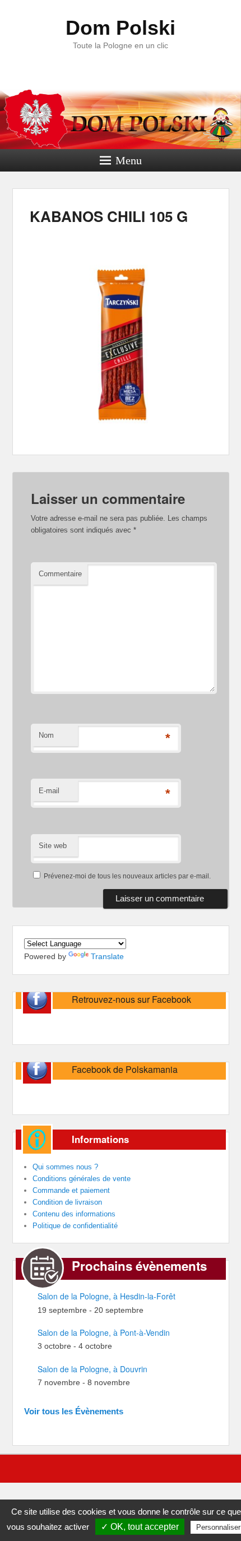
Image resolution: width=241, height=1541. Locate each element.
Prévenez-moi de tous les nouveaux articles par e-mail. (127, 876)
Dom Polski (120, 27)
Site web (53, 845)
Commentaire (60, 574)
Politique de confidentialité (75, 1225)
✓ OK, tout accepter (140, 1526)
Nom (46, 735)
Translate (107, 956)
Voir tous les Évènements (73, 1411)
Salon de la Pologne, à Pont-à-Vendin (104, 1332)
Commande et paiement (71, 1190)
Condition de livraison (67, 1202)
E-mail (49, 790)
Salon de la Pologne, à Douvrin (92, 1369)
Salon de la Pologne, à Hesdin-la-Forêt (106, 1296)
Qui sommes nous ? (65, 1167)
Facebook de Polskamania (125, 1069)
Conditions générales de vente (82, 1178)
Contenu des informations (74, 1214)
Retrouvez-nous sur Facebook (131, 999)
